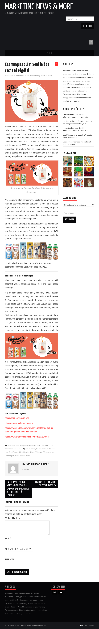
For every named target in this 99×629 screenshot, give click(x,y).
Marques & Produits (28, 445)
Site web (9, 560)
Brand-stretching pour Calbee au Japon (45, 484)
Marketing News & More (39, 7)
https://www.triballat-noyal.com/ (19, 423)
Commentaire (13, 518)
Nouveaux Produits (12, 449)
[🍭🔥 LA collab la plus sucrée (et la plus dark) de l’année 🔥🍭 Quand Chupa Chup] (89, 171)
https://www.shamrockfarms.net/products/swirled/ (27, 437)
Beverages (30, 449)
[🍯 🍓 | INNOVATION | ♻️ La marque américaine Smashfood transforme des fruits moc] (78, 182)
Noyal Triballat (36, 452)
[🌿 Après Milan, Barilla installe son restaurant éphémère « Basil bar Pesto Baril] (78, 161)
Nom (8, 539)
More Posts (27, 470)
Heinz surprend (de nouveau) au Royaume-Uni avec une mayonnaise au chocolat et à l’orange (18, 489)
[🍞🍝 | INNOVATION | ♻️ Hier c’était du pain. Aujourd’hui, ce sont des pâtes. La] (67, 182)
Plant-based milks (22, 455)
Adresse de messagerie (18, 549)
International (13, 445)
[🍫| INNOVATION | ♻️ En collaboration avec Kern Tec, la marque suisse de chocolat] (89, 182)
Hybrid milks (24, 452)
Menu (49, 53)
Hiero (81, 625)
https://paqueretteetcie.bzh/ (17, 418)
